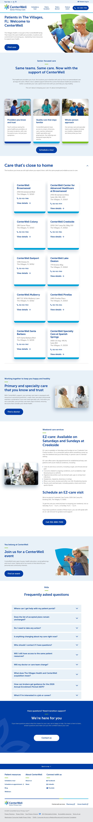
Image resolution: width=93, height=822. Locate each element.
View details (22, 203)
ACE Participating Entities (49, 814)
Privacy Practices (10, 814)
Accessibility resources (64, 814)
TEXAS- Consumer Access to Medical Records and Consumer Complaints (54, 817)
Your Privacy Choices (31, 814)
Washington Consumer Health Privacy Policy (18, 817)
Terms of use (76, 814)
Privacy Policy (20, 814)
